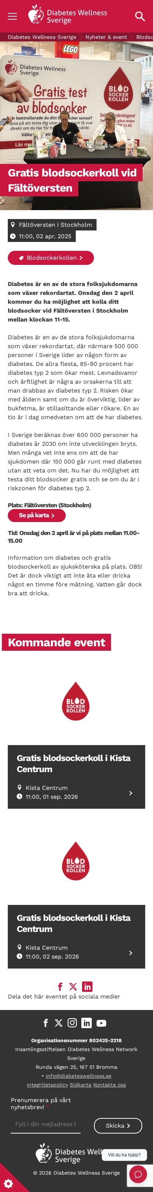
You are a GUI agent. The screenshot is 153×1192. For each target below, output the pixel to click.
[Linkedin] (86, 1022)
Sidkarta (80, 1085)
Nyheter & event (106, 37)
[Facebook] (46, 1022)
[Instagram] (72, 1022)
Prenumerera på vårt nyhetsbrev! (41, 1104)
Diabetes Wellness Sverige (42, 37)
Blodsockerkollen (51, 257)
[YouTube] (101, 1022)
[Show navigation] (12, 16)
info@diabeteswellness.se (78, 1076)
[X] (58, 1022)
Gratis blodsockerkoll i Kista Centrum (73, 763)
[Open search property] (140, 16)
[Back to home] (67, 16)
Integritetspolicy (47, 1085)
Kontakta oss (109, 1085)
